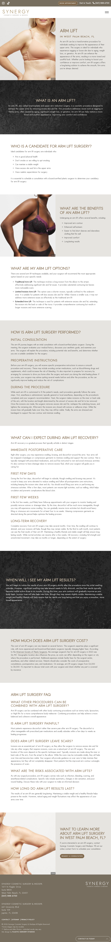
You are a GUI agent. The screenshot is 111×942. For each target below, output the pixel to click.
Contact (6, 919)
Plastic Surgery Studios (23, 932)
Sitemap (16, 919)
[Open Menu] (106, 12)
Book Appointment (68, 3)
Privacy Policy (27, 919)
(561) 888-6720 (9, 895)
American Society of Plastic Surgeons (31, 651)
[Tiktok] (8, 3)
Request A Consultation (72, 856)
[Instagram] (3, 3)
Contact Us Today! (86, 939)
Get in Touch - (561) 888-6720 (94, 3)
